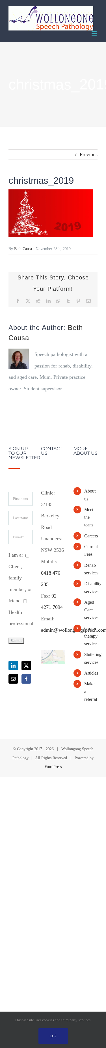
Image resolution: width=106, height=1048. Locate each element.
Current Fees (91, 550)
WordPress (53, 767)
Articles (91, 673)
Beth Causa (23, 249)
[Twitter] (26, 665)
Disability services (91, 587)
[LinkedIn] (13, 665)
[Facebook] (26, 679)
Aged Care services (91, 610)
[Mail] (13, 679)
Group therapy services (91, 636)
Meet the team (88, 517)
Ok (53, 1036)
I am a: (15, 555)
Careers (91, 535)
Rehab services (91, 569)
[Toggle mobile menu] (95, 33)
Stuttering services (91, 658)
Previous (89, 154)
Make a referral (90, 691)
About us (90, 495)
